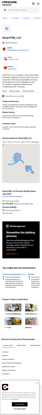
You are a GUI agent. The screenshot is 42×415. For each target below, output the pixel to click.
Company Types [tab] (8, 345)
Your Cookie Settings (20, 408)
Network (6, 5)
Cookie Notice (14, 399)
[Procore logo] (9, 2)
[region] (19, 397)
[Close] (37, 383)
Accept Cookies (19, 404)
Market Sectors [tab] (21, 345)
